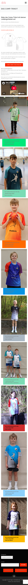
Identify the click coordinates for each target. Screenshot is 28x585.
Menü (25, 2)
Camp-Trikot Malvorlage (14, 64)
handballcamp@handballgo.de (7, 30)
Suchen (2, 562)
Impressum (8, 570)
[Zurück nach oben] (14, 576)
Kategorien (3, 554)
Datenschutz (21, 570)
